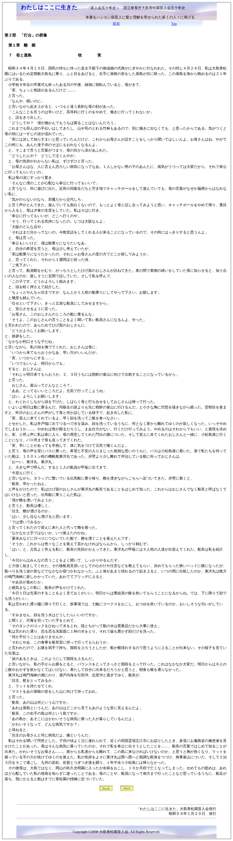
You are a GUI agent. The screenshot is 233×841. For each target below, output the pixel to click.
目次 (116, 24)
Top (174, 24)
